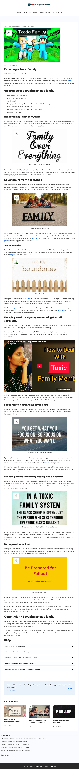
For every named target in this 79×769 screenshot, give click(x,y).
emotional (14, 236)
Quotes (47, 12)
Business (18, 12)
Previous (12, 690)
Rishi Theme (53, 766)
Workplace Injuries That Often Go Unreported (14, 741)
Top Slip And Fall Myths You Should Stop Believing (15, 750)
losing (48, 481)
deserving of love (42, 469)
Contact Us (59, 12)
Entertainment (27, 12)
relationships (45, 463)
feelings (46, 236)
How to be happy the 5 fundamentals (58, 685)
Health (42, 12)
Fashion (35, 12)
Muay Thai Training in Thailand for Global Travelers (15, 747)
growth (6, 241)
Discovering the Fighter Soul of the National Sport (15, 744)
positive (24, 170)
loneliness (58, 236)
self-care (30, 458)
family (10, 123)
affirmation (62, 310)
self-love (35, 238)
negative (13, 255)
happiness (61, 469)
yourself (68, 121)
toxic (13, 481)
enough (12, 301)
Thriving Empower (37, 766)
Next (68, 688)
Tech (53, 12)
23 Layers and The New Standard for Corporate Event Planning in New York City (24, 739)
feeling (70, 81)
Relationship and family (10, 65)
